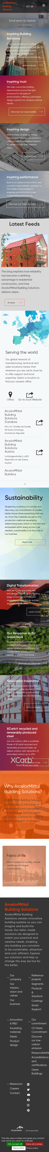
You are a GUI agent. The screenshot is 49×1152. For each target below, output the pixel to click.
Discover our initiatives (29, 663)
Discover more (33, 763)
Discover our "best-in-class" (22, 204)
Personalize (18, 1148)
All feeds (11, 303)
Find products (29, 66)
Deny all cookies (34, 1144)
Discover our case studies (23, 112)
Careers (14, 1088)
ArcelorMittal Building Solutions (9, 6)
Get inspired (30, 156)
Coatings (37, 1001)
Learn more (34, 612)
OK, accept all (15, 1144)
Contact (15, 1093)
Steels (13, 1036)
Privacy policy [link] (32, 1148)
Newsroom (16, 1084)
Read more (27, 542)
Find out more (33, 707)
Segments (37, 984)
